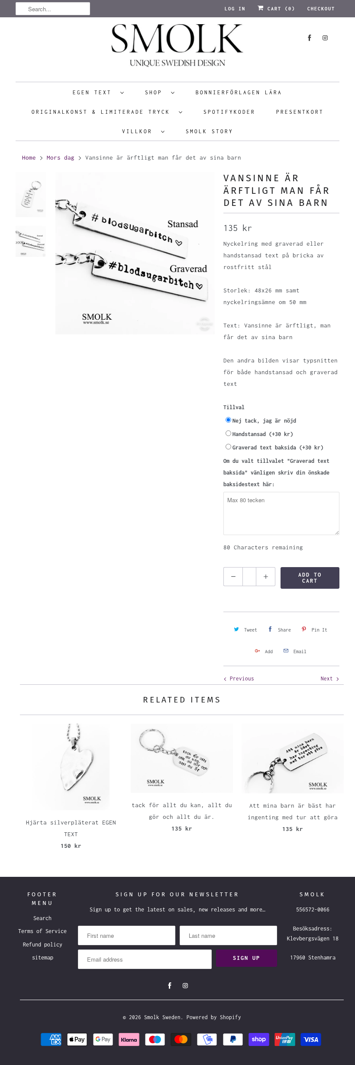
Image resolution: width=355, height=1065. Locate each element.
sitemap (42, 957)
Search (42, 918)
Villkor (139, 131)
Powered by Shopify (214, 1017)
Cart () (279, 8)
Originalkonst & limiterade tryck (103, 112)
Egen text (94, 92)
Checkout (321, 8)
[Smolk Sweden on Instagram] (325, 38)
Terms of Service (42, 931)
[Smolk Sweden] (177, 48)
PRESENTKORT (300, 112)
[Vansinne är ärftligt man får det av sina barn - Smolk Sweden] (135, 253)
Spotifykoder (229, 112)
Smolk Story (209, 131)
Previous (240, 678)
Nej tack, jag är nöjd (264, 420)
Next (328, 678)
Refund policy (42, 944)
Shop (156, 92)
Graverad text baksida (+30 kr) (277, 447)
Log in (235, 8)
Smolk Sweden (162, 1017)
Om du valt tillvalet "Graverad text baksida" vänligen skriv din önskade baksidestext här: (276, 473)
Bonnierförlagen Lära (239, 92)
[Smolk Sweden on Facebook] (309, 38)
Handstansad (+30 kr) (262, 434)
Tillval (234, 407)
